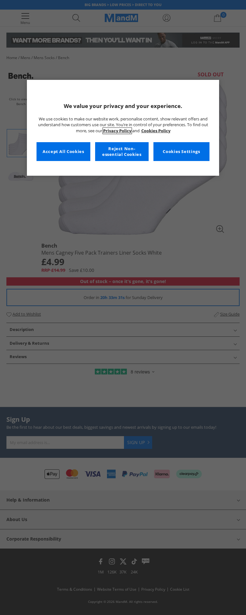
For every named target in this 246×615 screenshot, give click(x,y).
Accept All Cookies (63, 151)
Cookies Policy (155, 131)
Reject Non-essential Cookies (122, 151)
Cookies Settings (181, 151)
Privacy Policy (117, 131)
